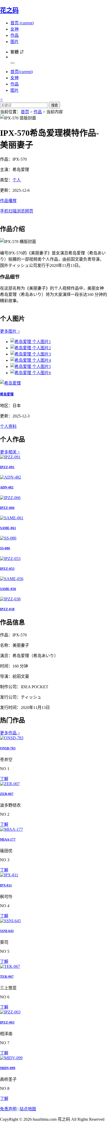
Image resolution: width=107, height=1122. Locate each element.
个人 (16, 180)
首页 (22, 23)
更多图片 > (10, 331)
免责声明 (8, 1109)
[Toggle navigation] (12, 63)
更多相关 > (10, 452)
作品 (14, 35)
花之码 (9, 10)
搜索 (54, 105)
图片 (14, 41)
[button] (53, 205)
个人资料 (8, 426)
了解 (4, 779)
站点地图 (27, 1109)
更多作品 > (10, 733)
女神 (14, 29)
